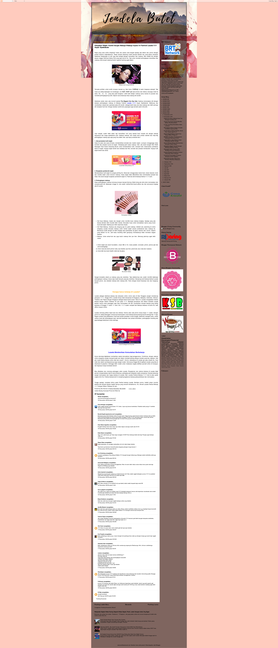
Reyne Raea (101, 442)
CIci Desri (100, 526)
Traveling (175, 350)
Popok (177, 365)
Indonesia (163, 357)
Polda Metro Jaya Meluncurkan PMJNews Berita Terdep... (172, 140)
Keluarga (170, 353)
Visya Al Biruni (102, 481)
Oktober (166, 162)
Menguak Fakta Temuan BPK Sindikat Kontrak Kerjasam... (172, 150)
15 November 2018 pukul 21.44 (107, 467)
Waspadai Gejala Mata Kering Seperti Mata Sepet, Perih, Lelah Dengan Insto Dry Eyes (121, 611)
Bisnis (163, 345)
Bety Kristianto (102, 499)
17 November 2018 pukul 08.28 (107, 521)
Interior (166, 364)
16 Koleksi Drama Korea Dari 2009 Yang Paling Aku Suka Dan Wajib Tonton (122, 634)
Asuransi (163, 350)
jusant (143, 645)
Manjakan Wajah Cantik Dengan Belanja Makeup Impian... (173, 147)
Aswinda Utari (102, 543)
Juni (165, 169)
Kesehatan (166, 338)
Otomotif (164, 348)
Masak (163, 356)
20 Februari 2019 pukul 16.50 (107, 596)
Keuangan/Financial (108, 390)
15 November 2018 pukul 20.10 (107, 448)
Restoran (163, 359)
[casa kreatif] (172, 201)
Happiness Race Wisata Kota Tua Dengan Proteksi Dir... (173, 119)
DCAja (99, 592)
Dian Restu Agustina (103, 424)
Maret (166, 175)
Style (166, 367)
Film (182, 349)
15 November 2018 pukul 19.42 (107, 438)
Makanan (172, 348)
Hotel (177, 360)
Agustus (166, 166)
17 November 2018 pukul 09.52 (107, 539)
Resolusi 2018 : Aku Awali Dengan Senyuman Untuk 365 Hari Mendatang (121, 627)
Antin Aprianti (102, 472)
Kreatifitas (174, 346)
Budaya (163, 352)
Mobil (167, 356)
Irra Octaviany (102, 453)
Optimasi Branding (179, 357)
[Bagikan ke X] (132, 389)
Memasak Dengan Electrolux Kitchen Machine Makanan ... (172, 159)
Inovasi (175, 359)
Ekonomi (168, 345)
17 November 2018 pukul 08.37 (107, 529)
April (165, 173)
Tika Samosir (168, 70)
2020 (165, 109)
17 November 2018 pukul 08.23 (107, 512)
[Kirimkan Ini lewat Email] (129, 389)
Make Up (117, 390)
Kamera (169, 364)
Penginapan (173, 356)
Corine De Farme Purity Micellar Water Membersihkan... (173, 122)
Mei (165, 171)
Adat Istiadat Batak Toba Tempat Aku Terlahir (112, 619)
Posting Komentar (101, 598)
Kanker (178, 359)
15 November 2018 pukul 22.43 (107, 477)
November (167, 116)
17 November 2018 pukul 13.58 (107, 567)
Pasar (175, 361)
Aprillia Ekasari (102, 507)
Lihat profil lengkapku (167, 93)
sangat (100, 594)
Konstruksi (181, 364)
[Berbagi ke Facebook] (133, 389)
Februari (166, 177)
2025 (165, 99)
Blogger (158, 645)
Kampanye (181, 360)
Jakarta (168, 346)
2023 (165, 103)
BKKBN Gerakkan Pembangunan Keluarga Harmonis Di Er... (173, 137)
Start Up (172, 363)
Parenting (174, 343)
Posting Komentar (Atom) (108, 607)
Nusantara (163, 365)
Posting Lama (153, 604)
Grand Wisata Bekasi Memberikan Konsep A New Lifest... (173, 143)
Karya (177, 364)
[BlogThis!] (130, 389)
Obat (171, 361)
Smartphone (171, 354)
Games (170, 350)
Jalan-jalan (175, 345)
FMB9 (179, 356)
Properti (181, 353)
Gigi (183, 356)
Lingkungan (165, 343)
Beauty (101, 390)
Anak (163, 346)
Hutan (182, 354)
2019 (165, 111)
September (167, 163)
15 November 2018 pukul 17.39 (107, 420)
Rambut (182, 365)
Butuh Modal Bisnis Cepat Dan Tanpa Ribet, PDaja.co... (172, 134)
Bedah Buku (164, 353)
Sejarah (163, 367)
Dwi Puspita (101, 534)
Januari (166, 179)
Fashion (172, 352)
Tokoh (169, 367)
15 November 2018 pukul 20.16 (107, 458)
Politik (182, 352)
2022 (165, 105)
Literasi (163, 361)
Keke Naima (101, 433)
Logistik (168, 361)
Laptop (172, 357)
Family (168, 352)
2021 (165, 107)
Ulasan (181, 342)
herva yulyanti (101, 489)
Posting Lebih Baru (101, 604)
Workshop (180, 348)
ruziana (100, 553)
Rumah (177, 349)
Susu (177, 354)
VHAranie (100, 581)
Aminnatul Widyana (103, 462)
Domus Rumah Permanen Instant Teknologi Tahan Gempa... (173, 153)
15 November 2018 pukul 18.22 (107, 428)
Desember (167, 114)
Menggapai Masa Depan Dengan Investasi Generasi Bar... (173, 128)
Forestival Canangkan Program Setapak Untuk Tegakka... (172, 156)
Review (181, 345)
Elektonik (179, 363)
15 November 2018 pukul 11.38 (107, 400)
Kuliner (181, 346)
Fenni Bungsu (101, 404)
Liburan (168, 360)
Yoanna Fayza (102, 516)
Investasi (168, 357)
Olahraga (176, 353)
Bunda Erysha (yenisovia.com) (106, 414)
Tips (175, 363)
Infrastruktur (169, 359)
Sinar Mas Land (165, 363)
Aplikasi (163, 349)
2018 (165, 113)
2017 (165, 182)
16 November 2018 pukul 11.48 (107, 485)
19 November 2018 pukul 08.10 (107, 587)
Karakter (173, 364)
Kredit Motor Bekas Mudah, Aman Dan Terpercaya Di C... (173, 131)
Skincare (163, 354)
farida (99, 396)
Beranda (128, 604)
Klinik (182, 359)
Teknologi (165, 342)
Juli (165, 167)
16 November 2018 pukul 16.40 (107, 502)
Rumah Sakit (180, 361)
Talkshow (181, 350)
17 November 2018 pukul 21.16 (106, 577)
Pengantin (173, 365)
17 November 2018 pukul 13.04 (107, 548)
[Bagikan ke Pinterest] (135, 389)
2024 (165, 101)
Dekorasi (173, 360)
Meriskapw (101, 572)
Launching (163, 360)
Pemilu (168, 365)
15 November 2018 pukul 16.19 (107, 409)
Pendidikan (171, 349)
